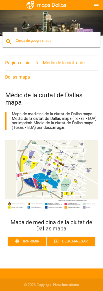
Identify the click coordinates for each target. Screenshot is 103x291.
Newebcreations (66, 285)
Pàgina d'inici (18, 62)
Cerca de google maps (34, 41)
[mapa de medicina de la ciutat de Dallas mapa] (51, 211)
